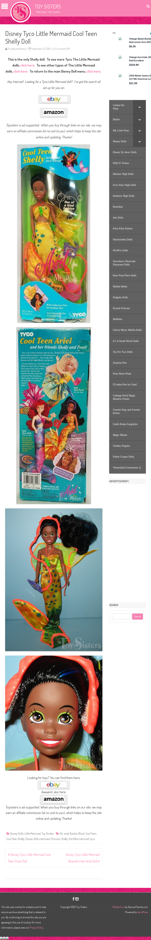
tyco (92, 839)
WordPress (142, 912)
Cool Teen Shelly (15, 839)
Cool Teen (91, 833)
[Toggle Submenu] (139, 107)
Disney (29, 839)
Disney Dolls (16, 833)
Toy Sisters (48, 6)
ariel (66, 833)
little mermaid (42, 839)
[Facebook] (73, 898)
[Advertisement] (127, 542)
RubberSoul (118, 907)
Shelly (64, 839)
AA (61, 833)
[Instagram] (77, 898)
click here (27, 65)
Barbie (73, 833)
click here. (20, 71)
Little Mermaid (32, 833)
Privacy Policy (36, 927)
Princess (55, 839)
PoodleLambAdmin (17, 48)
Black (81, 833)
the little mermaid (79, 839)
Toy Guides (48, 833)
